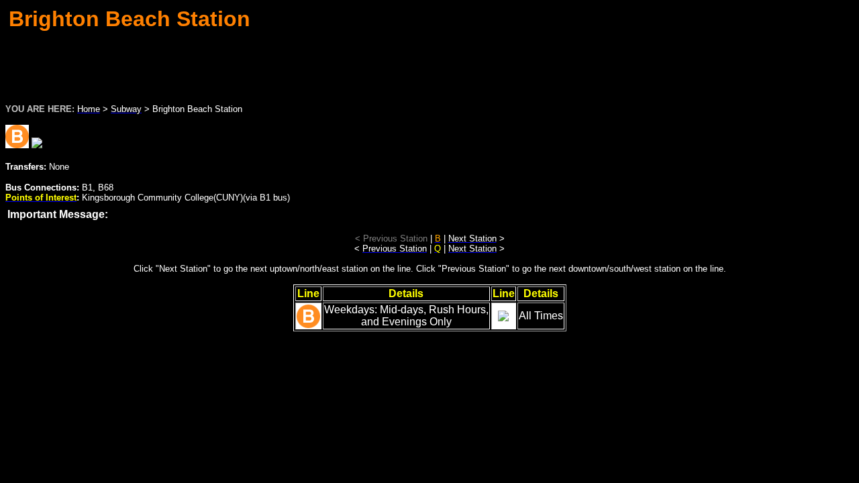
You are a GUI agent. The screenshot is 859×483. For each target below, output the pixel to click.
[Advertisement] (429, 63)
